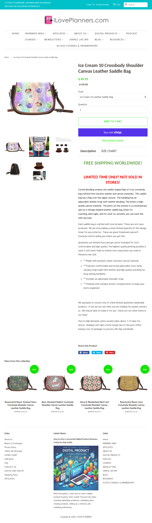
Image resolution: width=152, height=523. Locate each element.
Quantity (82, 104)
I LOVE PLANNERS (84, 516)
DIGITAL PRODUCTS (106, 33)
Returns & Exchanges (13, 443)
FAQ (6, 463)
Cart (118, 5)
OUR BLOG (9, 459)
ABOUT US (80, 33)
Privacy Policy (10, 447)
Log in (89, 5)
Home (15, 33)
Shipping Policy (11, 474)
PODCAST (131, 33)
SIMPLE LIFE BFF (79, 40)
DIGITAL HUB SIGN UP (14, 470)
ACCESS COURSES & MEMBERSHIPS (77, 46)
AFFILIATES (59, 33)
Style (80, 91)
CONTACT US (10, 467)
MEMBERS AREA (35, 33)
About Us (8, 439)
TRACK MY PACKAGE (13, 451)
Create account (102, 5)
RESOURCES (117, 40)
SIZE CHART (109, 151)
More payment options (113, 140)
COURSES (31, 40)
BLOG (98, 40)
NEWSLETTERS (53, 40)
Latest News (60, 433)
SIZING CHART (10, 455)
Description (88, 151)
